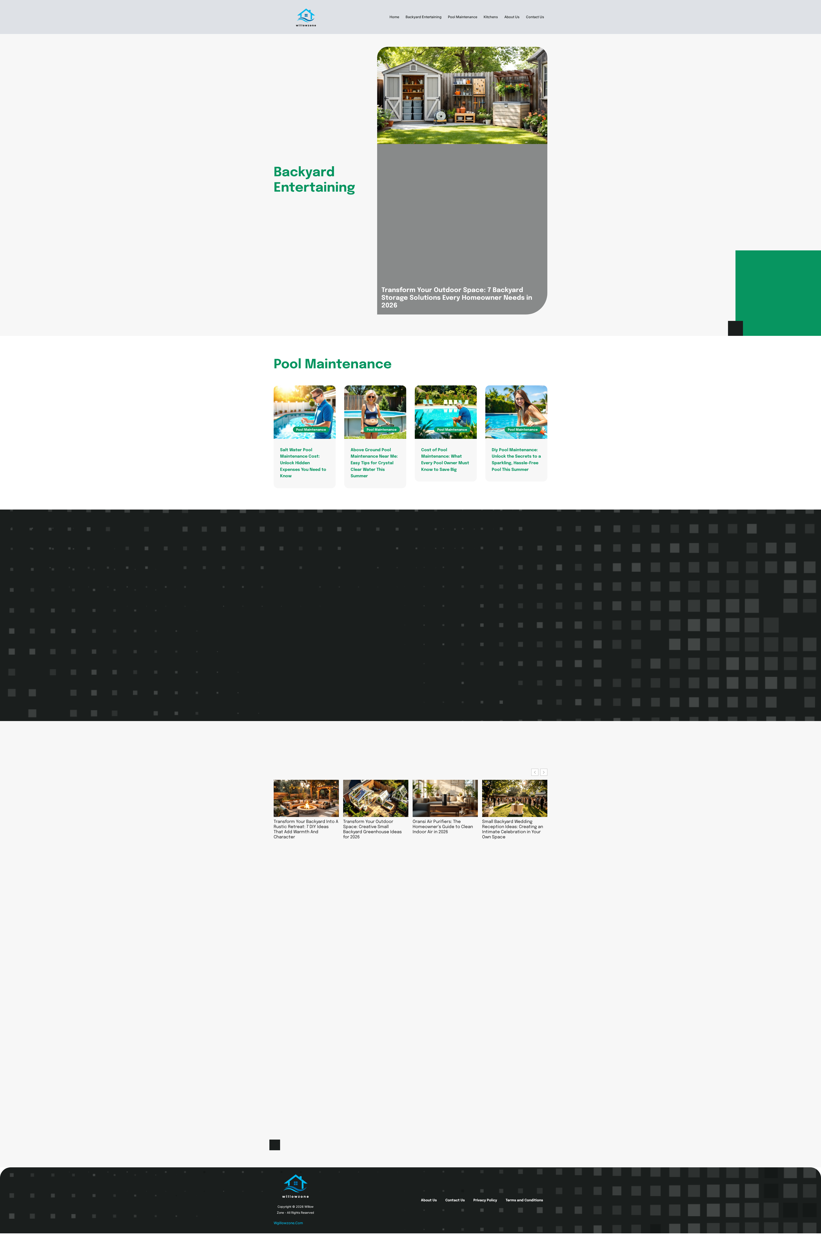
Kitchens (491, 17)
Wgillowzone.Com (288, 1223)
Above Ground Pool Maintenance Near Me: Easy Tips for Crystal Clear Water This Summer (374, 463)
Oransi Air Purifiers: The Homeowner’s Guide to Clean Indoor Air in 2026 (443, 827)
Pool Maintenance (462, 17)
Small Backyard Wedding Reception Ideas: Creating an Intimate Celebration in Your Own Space (512, 829)
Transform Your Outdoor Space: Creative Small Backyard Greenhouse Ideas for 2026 (372, 829)
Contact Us (535, 17)
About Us (512, 17)
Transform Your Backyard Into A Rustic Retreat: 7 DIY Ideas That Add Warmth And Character (306, 829)
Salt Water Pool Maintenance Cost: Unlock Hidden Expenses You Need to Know (303, 463)
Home (394, 17)
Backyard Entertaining (424, 17)
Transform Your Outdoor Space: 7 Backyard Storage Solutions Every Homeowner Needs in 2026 (456, 298)
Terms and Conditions (524, 1200)
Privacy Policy (485, 1200)
